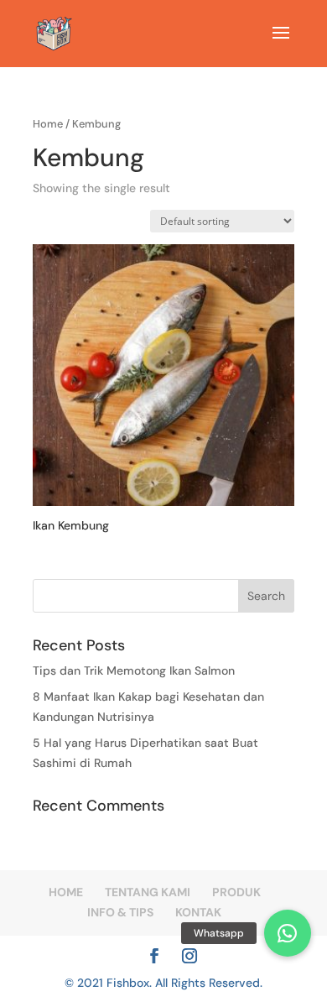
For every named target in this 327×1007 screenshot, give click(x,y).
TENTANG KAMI (147, 892)
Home (48, 124)
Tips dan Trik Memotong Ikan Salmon (134, 670)
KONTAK (198, 912)
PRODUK (236, 892)
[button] (287, 933)
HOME (66, 892)
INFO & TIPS (120, 912)
